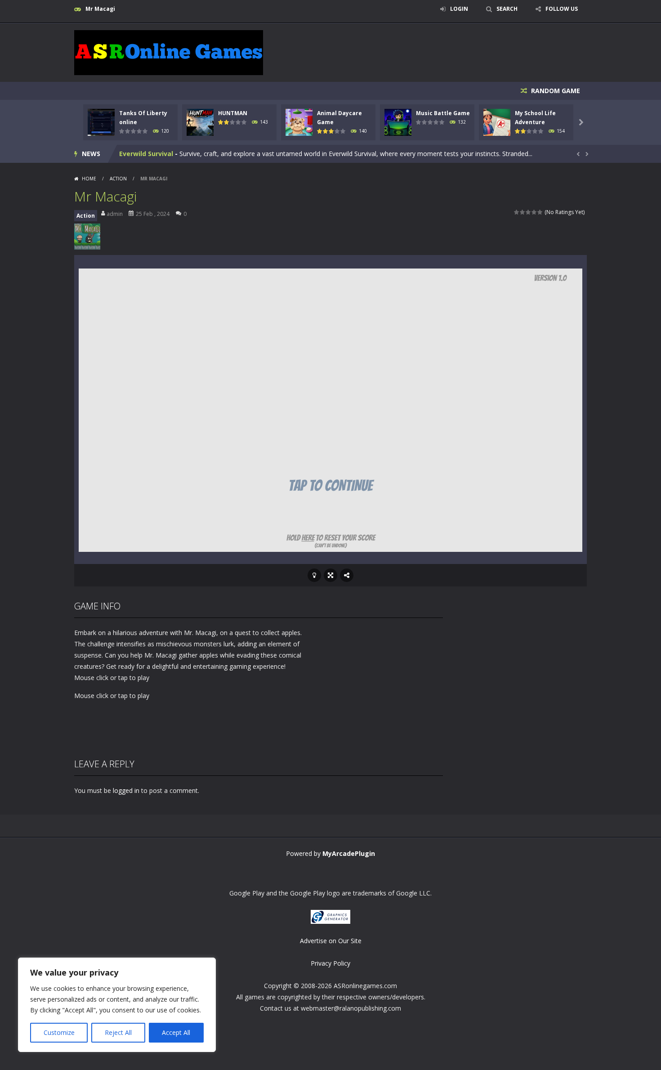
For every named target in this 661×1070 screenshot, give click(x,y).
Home (89, 178)
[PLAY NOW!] (101, 121)
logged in (126, 790)
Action (118, 178)
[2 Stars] (523, 212)
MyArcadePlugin (348, 853)
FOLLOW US (561, 9)
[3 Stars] (528, 212)
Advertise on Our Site (331, 940)
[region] (117, 1005)
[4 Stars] (534, 212)
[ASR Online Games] (168, 52)
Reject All (118, 1032)
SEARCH (507, 9)
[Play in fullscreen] (330, 575)
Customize (59, 1032)
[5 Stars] (540, 212)
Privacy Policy (330, 963)
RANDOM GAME (554, 90)
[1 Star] (517, 212)
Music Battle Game (443, 113)
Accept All (176, 1032)
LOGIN (459, 9)
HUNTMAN (232, 113)
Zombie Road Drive (149, 153)
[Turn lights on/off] (314, 575)
